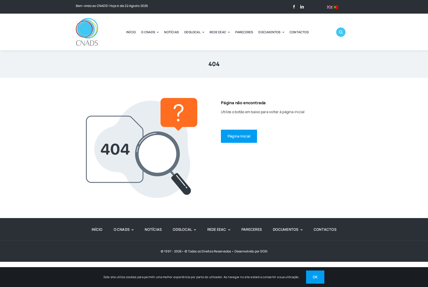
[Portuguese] (336, 6)
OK (315, 277)
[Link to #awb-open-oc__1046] (341, 32)
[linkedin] (302, 6)
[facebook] (294, 6)
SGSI (263, 251)
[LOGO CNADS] (87, 19)
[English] (330, 6)
